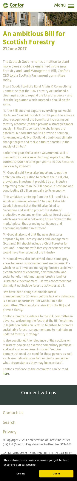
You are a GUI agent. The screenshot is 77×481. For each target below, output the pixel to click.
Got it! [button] (56, 473)
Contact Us (13, 412)
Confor (13, 5)
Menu (60, 5)
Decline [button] (20, 473)
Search (9, 422)
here (6, 373)
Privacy (9, 431)
